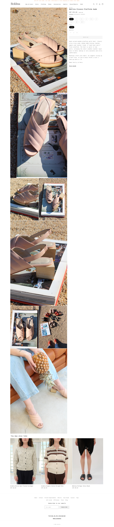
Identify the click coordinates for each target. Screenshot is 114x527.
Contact (41, 497)
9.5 (71, 22)
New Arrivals (29, 4)
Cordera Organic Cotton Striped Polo (52, 486)
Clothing (43, 4)
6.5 (71, 19)
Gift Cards (49, 500)
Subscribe (64, 507)
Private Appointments (50, 497)
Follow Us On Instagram (57, 516)
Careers (73, 497)
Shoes (49, 4)
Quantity (71, 30)
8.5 (91, 19)
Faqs (77, 497)
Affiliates (56, 500)
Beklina (58, 524)
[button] (93, 4)
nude (72, 27)
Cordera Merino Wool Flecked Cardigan (21, 486)
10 (76, 22)
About (35, 497)
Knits (37, 4)
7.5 (81, 19)
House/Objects (74, 4)
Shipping (71, 14)
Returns (60, 497)
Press (62, 500)
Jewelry (65, 4)
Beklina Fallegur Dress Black (81, 486)
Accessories (57, 4)
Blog (67, 500)
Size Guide (72, 66)
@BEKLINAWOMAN (57, 518)
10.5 (82, 22)
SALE (81, 4)
